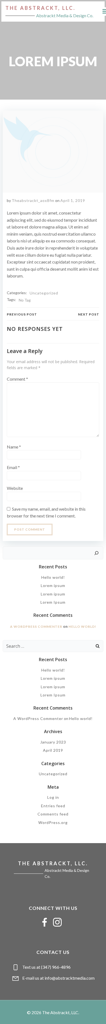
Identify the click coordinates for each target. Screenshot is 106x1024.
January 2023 (53, 742)
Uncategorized (44, 293)
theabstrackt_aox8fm (33, 200)
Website (15, 488)
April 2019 (53, 750)
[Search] (96, 553)
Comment (17, 378)
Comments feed (53, 814)
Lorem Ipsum (53, 602)
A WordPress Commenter (36, 626)
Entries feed (53, 805)
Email (13, 467)
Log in (53, 797)
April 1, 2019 (72, 200)
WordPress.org (53, 822)
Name (14, 446)
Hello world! (53, 577)
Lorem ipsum (53, 585)
